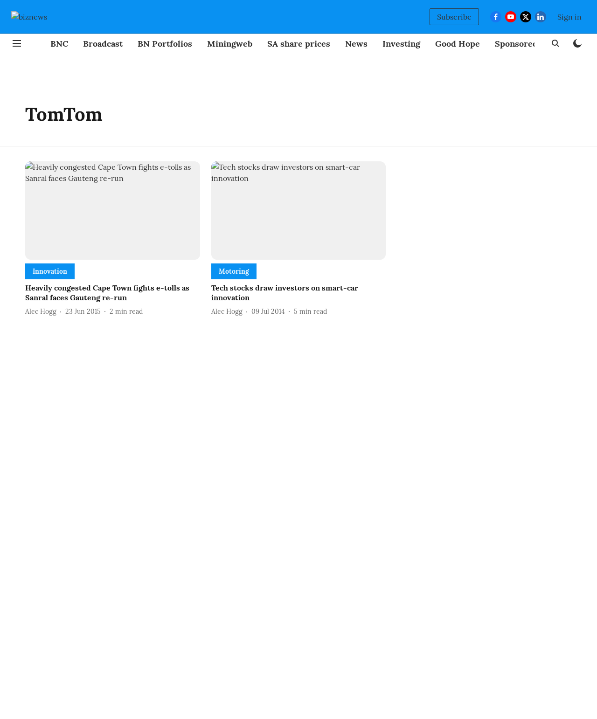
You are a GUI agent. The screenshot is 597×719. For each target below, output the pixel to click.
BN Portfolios (165, 43)
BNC (59, 43)
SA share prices (298, 43)
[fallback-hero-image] (112, 210)
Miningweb (229, 43)
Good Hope (457, 43)
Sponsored (516, 43)
